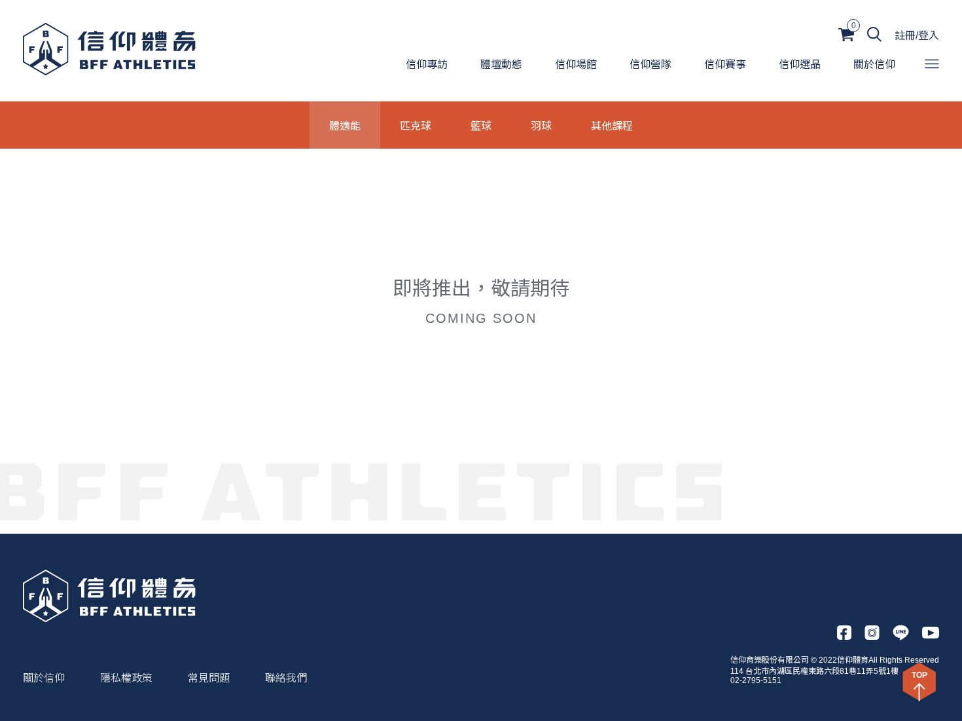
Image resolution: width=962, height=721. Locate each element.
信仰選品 (800, 64)
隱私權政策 (126, 678)
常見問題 (209, 678)
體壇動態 (501, 64)
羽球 (541, 125)
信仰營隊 (650, 64)
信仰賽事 (725, 64)
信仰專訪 (427, 64)
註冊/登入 (917, 35)
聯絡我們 (286, 678)
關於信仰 (874, 64)
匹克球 (415, 125)
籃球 (481, 125)
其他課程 (612, 125)
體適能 (345, 125)
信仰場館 (576, 64)
